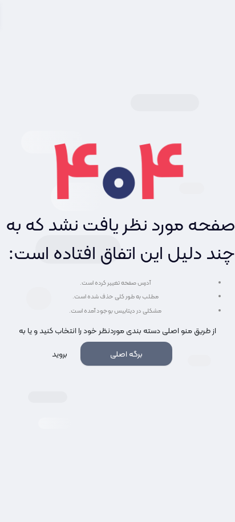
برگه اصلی (126, 354)
